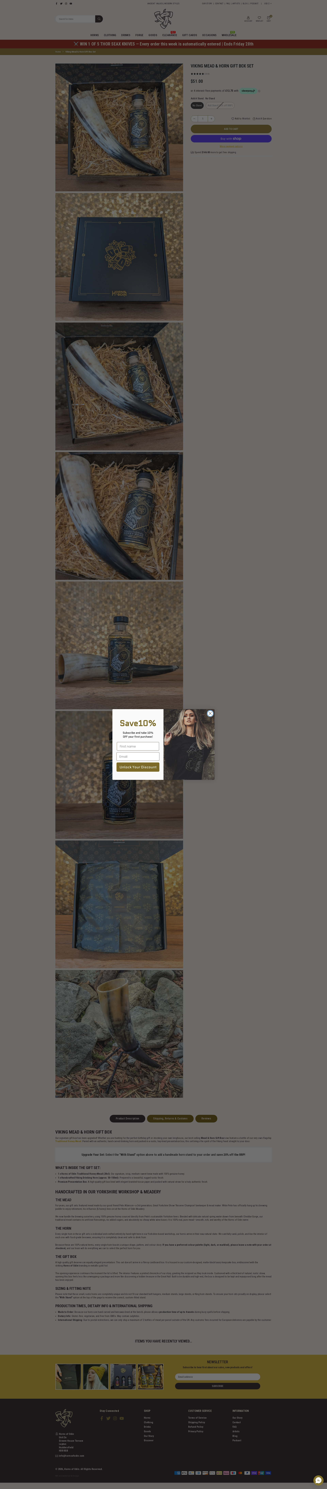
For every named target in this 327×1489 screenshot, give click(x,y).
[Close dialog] (210, 713)
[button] (318, 1480)
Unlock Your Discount (138, 767)
